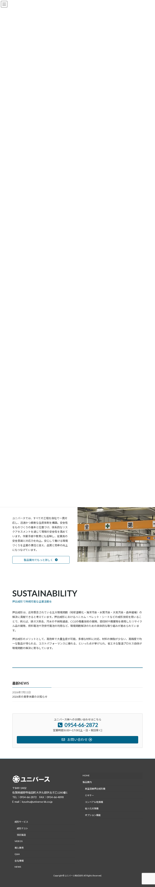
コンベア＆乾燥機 (94, 801)
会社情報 (19, 860)
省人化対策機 (91, 808)
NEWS (18, 866)
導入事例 (19, 847)
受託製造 (21, 834)
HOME (86, 775)
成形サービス (21, 821)
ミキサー (89, 795)
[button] (41, 560)
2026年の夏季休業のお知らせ (29, 696)
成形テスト (22, 828)
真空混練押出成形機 (95, 788)
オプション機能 (93, 815)
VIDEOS (18, 841)
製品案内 (87, 782)
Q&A (17, 853)
